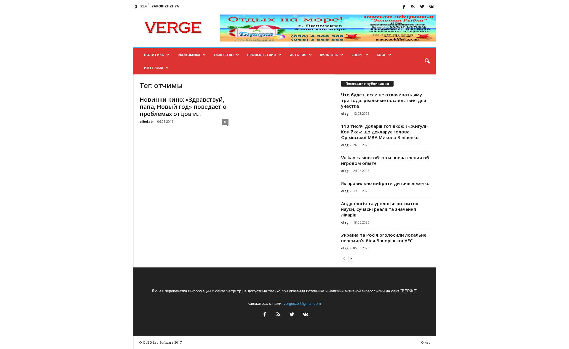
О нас (425, 342)
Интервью (153, 68)
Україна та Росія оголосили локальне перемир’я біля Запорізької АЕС (383, 237)
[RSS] (413, 7)
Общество (224, 54)
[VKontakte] (431, 7)
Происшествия (261, 54)
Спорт (357, 54)
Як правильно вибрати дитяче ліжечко (385, 183)
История (298, 54)
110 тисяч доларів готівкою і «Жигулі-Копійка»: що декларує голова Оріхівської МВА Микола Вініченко (384, 131)
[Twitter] (422, 7)
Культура (329, 54)
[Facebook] (403, 7)
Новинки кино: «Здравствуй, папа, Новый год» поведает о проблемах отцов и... (183, 107)
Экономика (189, 54)
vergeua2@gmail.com (302, 303)
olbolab (146, 121)
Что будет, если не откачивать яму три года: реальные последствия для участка (383, 100)
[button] (427, 61)
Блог (381, 54)
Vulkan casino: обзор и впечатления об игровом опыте (385, 160)
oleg (345, 113)
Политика (154, 54)
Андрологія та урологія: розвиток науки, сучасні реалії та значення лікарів (379, 209)
